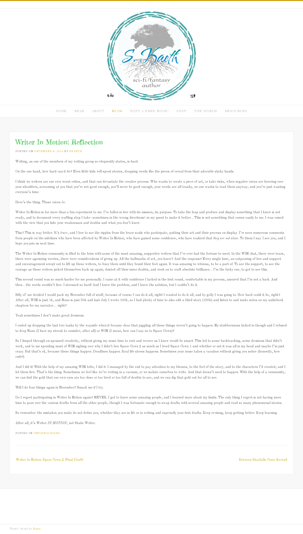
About (98, 111)
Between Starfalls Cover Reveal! (263, 460)
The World (205, 111)
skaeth (75, 151)
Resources (236, 111)
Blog (117, 111)
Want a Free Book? (149, 111)
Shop (182, 111)
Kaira (37, 529)
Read (79, 111)
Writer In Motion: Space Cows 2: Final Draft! (49, 460)
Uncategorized (46, 433)
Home (61, 111)
